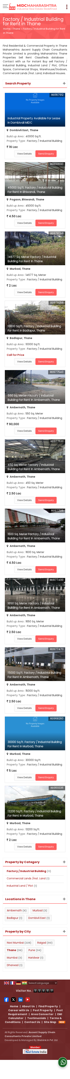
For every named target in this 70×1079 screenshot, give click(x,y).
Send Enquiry (46, 153)
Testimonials (36, 1018)
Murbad (38, 910)
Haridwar (33, 958)
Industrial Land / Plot (20, 886)
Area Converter (42, 1014)
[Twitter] (13, 999)
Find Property (48, 1006)
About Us (28, 1006)
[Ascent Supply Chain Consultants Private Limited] (33, 6)
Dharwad (12, 965)
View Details (24, 153)
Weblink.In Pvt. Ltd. (47, 1040)
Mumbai (12, 958)
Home (7, 28)
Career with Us (18, 1010)
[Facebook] (6, 999)
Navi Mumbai (15, 943)
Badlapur (12, 918)
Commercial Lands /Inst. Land (26, 878)
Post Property (43, 1010)
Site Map (50, 1022)
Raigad (41, 943)
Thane (16, 28)
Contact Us (32, 1022)
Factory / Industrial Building (26, 871)
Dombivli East (37, 918)
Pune (32, 950)
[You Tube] (27, 999)
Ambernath (14, 910)
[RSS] (62, 1022)
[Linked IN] (20, 999)
